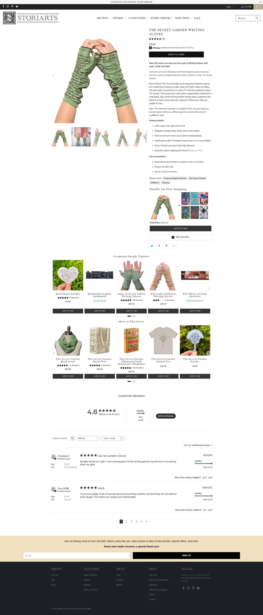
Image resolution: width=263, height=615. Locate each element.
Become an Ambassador (158, 580)
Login (247, 7)
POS (67, 609)
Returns (119, 585)
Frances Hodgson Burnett (175, 178)
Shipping (119, 580)
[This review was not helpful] (209, 477)
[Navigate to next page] (146, 522)
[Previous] (53, 75)
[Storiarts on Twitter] (16, 7)
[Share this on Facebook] (159, 246)
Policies (152, 595)
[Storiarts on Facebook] (3, 7)
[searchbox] (60, 438)
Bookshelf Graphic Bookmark (100, 295)
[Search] (256, 18)
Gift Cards (153, 575)
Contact (152, 599)
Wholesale (153, 585)
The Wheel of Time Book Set (195, 295)
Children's (155, 183)
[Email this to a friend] (174, 246)
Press (53, 585)
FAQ (118, 575)
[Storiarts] (31, 18)
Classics (165, 183)
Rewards (87, 585)
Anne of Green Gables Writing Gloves (131, 295)
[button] (104, 18)
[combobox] (248, 18)
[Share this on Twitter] (152, 246)
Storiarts (60, 609)
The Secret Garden (197, 178)
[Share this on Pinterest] (166, 246)
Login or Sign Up (90, 575)
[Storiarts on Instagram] (7, 7)
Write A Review (166, 416)
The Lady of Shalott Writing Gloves (163, 295)
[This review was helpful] (204, 477)
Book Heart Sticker (68, 294)
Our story (55, 575)
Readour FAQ (195, 150)
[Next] (145, 75)
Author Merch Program (158, 590)
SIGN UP (186, 555)
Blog (53, 580)
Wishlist (87, 580)
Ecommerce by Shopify (82, 609)
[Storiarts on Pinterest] (12, 7)
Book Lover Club (90, 590)
